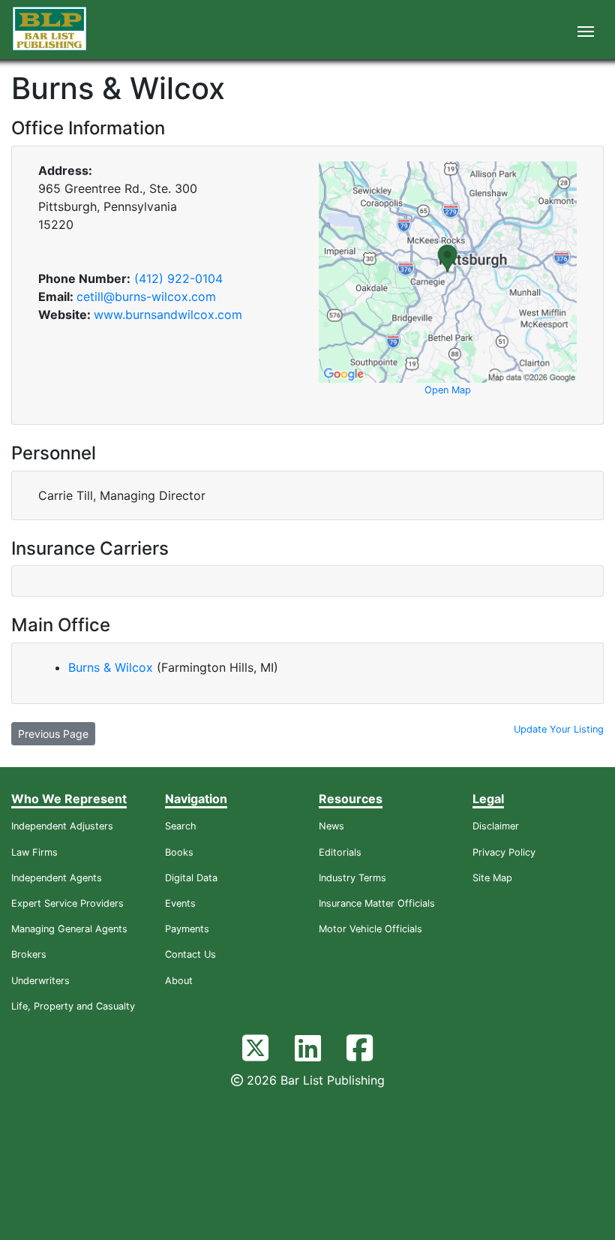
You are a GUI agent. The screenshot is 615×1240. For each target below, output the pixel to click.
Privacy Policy (504, 852)
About (179, 980)
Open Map (447, 390)
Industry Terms (352, 877)
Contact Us (190, 954)
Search (180, 826)
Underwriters (40, 980)
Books (179, 852)
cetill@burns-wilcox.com (146, 296)
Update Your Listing (559, 729)
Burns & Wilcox (112, 667)
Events (180, 903)
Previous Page (53, 733)
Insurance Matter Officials (377, 903)
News (331, 826)
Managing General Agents (69, 929)
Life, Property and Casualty (73, 1006)
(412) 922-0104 (178, 278)
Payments (187, 929)
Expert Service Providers (67, 903)
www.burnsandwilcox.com (168, 314)
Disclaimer (495, 826)
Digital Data (191, 877)
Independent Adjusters (62, 826)
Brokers (28, 954)
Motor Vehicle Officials (370, 929)
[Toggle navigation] (585, 30)
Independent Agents (56, 877)
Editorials (340, 852)
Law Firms (34, 852)
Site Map (492, 877)
